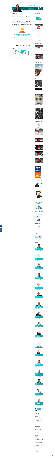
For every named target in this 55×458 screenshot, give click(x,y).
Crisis (17, 58)
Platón (15, 59)
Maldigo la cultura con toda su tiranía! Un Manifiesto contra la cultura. (22, 17)
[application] (39, 140)
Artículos (20, 2)
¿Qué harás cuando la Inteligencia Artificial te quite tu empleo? (38, 416)
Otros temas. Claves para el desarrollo (38, 439)
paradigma (13, 59)
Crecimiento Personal (37, 426)
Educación (36, 428)
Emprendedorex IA (36, 433)
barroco (26, 58)
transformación (20, 59)
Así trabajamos (16, 2)
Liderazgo (36, 435)
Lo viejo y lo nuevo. (15, 43)
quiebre (16, 59)
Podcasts (24, 2)
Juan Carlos (27, 59)
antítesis (25, 58)
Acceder (35, 450)
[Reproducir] (35, 141)
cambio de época (29, 58)
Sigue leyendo (14, 37)
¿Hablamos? (36, 2)
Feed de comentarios (37, 452)
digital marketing (36, 417)
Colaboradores (27, 2)
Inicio (12, 2)
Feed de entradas (36, 451)
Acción (23, 58)
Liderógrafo (36, 438)
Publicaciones (32, 2)
